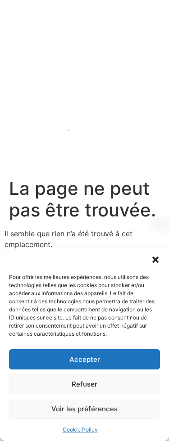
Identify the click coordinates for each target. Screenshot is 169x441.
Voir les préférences (84, 409)
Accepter (84, 359)
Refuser (84, 384)
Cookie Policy (80, 429)
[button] (155, 259)
